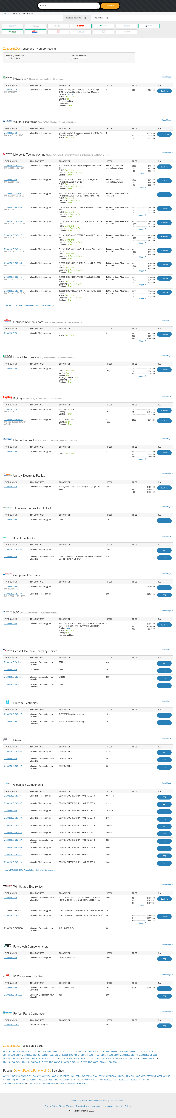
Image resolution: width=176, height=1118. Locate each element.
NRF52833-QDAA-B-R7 (21, 1076)
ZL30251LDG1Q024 (13, 676)
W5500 (6, 1076)
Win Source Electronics (28, 886)
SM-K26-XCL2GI (29, 1079)
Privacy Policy (51, 1106)
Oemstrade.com (16, 6)
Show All (143, 173)
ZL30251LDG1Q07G (13, 235)
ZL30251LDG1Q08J (13, 249)
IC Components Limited (28, 976)
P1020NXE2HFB (108, 1079)
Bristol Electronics (24, 538)
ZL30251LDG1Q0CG (51, 1054)
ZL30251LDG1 (10, 89)
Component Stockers (27, 575)
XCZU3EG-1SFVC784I (146, 1076)
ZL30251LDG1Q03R (13, 795)
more (70, 94)
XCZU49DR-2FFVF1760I (71, 1079)
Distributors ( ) (101, 18)
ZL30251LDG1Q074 (13, 165)
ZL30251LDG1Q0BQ (31, 1054)
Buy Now (164, 91)
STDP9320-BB (163, 1076)
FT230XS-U (123, 1079)
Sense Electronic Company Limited (35, 651)
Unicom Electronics (25, 703)
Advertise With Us (123, 1106)
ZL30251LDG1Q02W (13, 684)
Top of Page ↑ (167, 77)
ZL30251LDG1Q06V (13, 221)
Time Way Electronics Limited (32, 508)
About (84, 1100)
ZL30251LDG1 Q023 (13, 662)
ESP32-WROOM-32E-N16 (14, 1083)
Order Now (164, 134)
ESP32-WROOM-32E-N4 (86, 1076)
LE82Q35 (130, 1076)
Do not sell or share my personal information (95, 1106)
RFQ (164, 195)
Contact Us (74, 1100)
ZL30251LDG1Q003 (13, 593)
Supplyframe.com (100, 1111)
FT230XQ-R (135, 1079)
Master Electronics (45, 440)
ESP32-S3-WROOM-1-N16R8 (112, 1076)
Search (110, 5)
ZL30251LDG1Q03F (13, 803)
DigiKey (37, 398)
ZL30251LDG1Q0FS (70, 1054)
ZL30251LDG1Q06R (13, 207)
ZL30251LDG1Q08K (13, 263)
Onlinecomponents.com (48, 322)
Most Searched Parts (98, 1100)
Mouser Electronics (45, 121)
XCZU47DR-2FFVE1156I (63, 1076)
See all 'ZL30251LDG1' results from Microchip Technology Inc (31, 305)
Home (6, 13)
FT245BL (31, 1083)
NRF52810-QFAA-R (11, 1079)
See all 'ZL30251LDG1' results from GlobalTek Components (30, 869)
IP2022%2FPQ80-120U (48, 1079)
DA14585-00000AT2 (41, 1076)
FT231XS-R (62, 1083)
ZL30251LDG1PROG (13, 419)
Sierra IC (19, 740)
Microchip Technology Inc (61, 154)
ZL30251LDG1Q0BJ (13, 290)
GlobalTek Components (28, 784)
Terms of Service (66, 1106)
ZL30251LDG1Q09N (13, 277)
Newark (38, 78)
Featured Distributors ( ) (76, 18)
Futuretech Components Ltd (31, 946)
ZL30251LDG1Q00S (13, 549)
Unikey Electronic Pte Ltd (29, 475)
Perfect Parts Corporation (29, 1013)
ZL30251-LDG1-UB (12, 193)
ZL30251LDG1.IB (11, 1024)
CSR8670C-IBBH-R (77, 1083)
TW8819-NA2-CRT (91, 1079)
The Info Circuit (116, 1100)
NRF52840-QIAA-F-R (46, 1083)
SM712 (145, 1079)
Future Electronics (44, 357)
